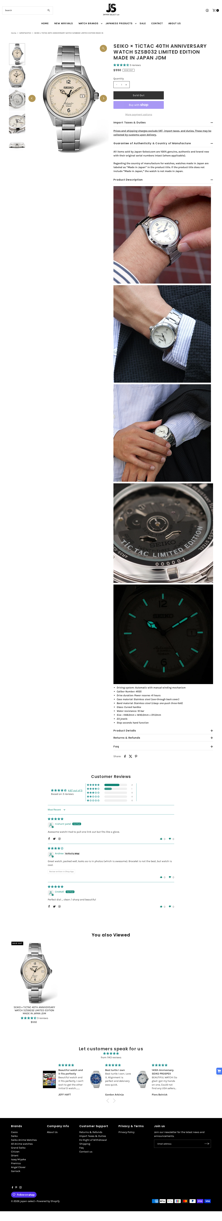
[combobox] (27, 10)
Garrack (15, 1171)
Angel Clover (18, 1167)
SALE (143, 23)
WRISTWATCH (25, 33)
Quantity (118, 78)
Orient (14, 1155)
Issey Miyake (18, 1159)
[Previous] (32, 98)
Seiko (14, 1136)
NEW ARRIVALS (63, 23)
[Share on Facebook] (125, 756)
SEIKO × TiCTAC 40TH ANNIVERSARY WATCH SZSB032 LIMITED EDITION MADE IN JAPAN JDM (34, 1010)
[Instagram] (20, 1187)
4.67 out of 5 (75, 790)
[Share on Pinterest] (136, 756)
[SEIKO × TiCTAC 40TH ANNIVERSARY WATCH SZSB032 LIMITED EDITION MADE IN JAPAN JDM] (34, 973)
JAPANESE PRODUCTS (119, 23)
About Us (52, 1132)
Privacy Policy (126, 1132)
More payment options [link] (138, 114)
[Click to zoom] (103, 48)
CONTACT (157, 23)
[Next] (103, 98)
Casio (14, 1132)
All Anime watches (22, 1143)
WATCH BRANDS (88, 23)
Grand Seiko (18, 1147)
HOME (45, 23)
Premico (16, 1163)
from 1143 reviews (111, 1057)
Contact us (85, 1151)
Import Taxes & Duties (92, 1136)
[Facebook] (12, 1187)
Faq (81, 1147)
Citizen (15, 1151)
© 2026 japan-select (23, 1201)
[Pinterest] (16, 1187)
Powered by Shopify (48, 1201)
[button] (121, 65)
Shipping (84, 1143)
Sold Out (138, 95)
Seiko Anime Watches (24, 1139)
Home (13, 33)
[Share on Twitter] (130, 756)
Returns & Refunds (90, 1132)
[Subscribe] (207, 1144)
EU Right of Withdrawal (93, 1139)
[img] (55, 818)
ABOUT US (174, 23)
